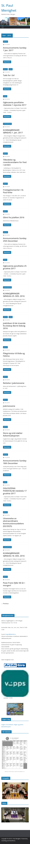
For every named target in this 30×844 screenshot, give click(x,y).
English (5, 41)
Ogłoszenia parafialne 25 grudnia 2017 (14, 267)
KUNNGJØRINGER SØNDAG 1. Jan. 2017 (13, 131)
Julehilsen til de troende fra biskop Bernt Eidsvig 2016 (14, 326)
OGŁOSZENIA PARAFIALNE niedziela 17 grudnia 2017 (15, 491)
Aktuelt (5, 69)
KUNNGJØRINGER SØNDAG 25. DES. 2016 (14, 294)
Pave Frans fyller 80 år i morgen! (14, 584)
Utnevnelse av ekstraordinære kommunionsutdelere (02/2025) (13, 522)
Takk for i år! (9, 75)
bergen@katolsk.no (10, 634)
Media (10, 69)
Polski (5, 96)
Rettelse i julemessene (13, 383)
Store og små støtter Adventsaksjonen (12, 434)
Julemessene (9, 406)
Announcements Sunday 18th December (14, 461)
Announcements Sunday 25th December (14, 239)
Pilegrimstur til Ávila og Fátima (14, 354)
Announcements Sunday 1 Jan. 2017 (14, 49)
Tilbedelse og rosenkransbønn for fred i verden (14, 162)
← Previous (5, 603)
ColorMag (4, 840)
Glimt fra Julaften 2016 (13, 217)
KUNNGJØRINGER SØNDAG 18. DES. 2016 (14, 554)
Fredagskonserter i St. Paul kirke (13, 191)
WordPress (12, 840)
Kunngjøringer (7, 123)
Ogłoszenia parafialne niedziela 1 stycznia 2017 (14, 103)
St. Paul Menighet (16, 838)
